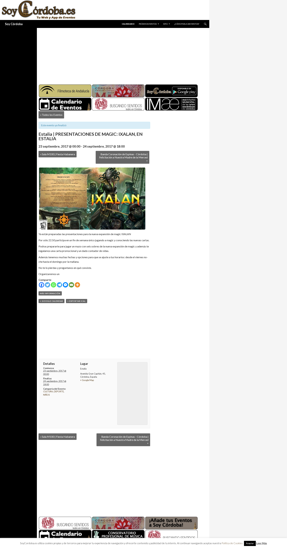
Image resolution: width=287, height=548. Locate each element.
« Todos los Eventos (51, 114)
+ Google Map (87, 380)
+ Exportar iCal (76, 301)
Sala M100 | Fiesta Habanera (57, 154)
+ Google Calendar (51, 301)
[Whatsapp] (53, 284)
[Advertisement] (120, 55)
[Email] (71, 284)
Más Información (50, 293)
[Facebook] (41, 284)
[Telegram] (59, 284)
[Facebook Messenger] (65, 284)
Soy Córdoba (14, 24)
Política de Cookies (232, 543)
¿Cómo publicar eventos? (186, 24)
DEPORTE (59, 391)
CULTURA (48, 391)
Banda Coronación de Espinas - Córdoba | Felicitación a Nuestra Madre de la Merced (123, 157)
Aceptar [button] (250, 543)
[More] (77, 284)
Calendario (128, 24)
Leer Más (261, 543)
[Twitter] (47, 284)
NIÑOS (46, 394)
